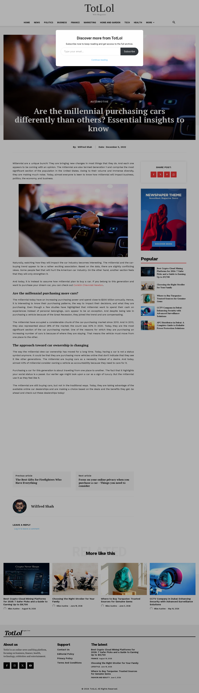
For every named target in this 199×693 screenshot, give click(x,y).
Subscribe (129, 51)
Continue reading (99, 60)
